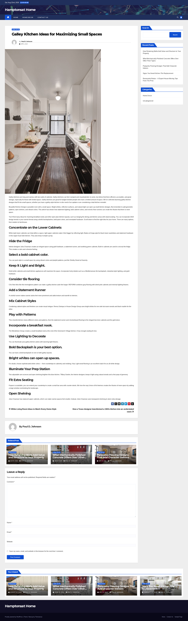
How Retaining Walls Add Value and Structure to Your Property (26, 456)
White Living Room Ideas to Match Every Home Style (33, 409)
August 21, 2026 (16, 592)
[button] (177, 17)
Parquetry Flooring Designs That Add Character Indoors (113, 456)
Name (9, 522)
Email (9, 532)
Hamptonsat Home (20, 10)
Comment (11, 482)
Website (10, 542)
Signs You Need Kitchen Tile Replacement (158, 73)
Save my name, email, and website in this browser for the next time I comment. (36, 551)
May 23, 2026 (103, 592)
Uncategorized (148, 101)
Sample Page (178, 617)
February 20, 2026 (150, 592)
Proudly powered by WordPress (14, 617)
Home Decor (27, 17)
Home (15, 17)
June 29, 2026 (60, 592)
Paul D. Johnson (26, 41)
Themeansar (38, 617)
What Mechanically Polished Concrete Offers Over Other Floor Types (69, 457)
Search (145, 28)
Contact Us (43, 17)
